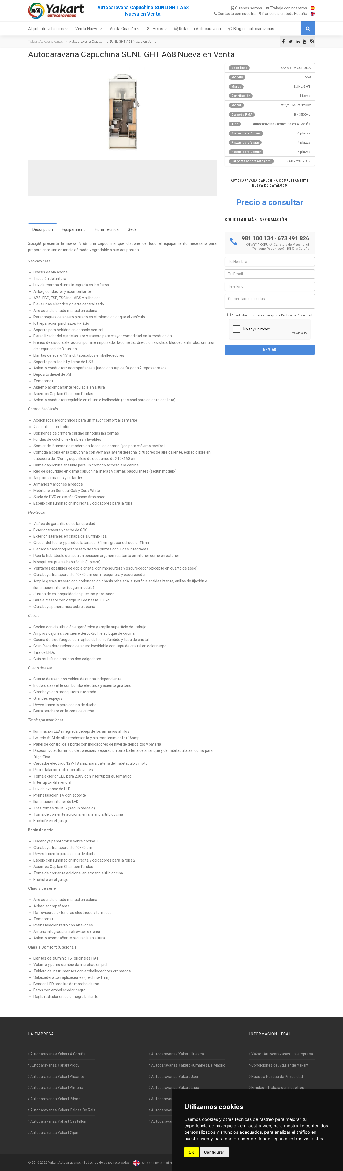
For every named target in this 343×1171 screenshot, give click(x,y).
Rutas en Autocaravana (199, 28)
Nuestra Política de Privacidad (277, 1076)
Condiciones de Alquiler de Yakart (279, 1065)
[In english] (311, 14)
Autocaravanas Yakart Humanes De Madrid (187, 1065)
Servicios (155, 28)
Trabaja (288, 8)
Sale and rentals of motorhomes (165, 1163)
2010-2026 (39, 1163)
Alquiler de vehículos (46, 28)
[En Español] (311, 8)
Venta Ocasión (123, 28)
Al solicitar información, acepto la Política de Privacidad (272, 315)
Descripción (42, 229)
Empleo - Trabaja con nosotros (277, 1087)
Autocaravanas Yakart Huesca (177, 1054)
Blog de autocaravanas (253, 28)
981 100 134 (257, 238)
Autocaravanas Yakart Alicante (56, 1076)
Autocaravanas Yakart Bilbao (54, 1099)
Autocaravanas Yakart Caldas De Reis (62, 1110)
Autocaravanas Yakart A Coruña (57, 1054)
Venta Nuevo (87, 28)
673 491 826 (293, 238)
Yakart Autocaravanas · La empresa (282, 1054)
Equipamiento (74, 229)
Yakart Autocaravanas (45, 41)
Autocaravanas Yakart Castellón (57, 1121)
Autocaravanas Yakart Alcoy (54, 1065)
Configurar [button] (214, 1152)
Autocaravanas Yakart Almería (56, 1087)
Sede (132, 229)
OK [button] (191, 1152)
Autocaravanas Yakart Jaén (174, 1076)
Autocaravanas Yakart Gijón (53, 1132)
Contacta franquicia (262, 14)
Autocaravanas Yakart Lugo (174, 1087)
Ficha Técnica (107, 229)
